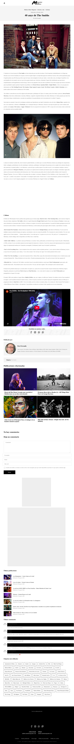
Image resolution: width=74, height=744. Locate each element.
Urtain (32, 694)
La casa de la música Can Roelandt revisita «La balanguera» (26, 600)
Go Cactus (52, 671)
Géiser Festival (61, 671)
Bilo (49, 663)
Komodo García (46, 675)
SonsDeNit (27, 690)
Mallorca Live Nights (42, 679)
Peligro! (16, 686)
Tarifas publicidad (25, 738)
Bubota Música (8, 667)
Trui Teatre (24, 694)
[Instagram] (35, 333)
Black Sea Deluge (58, 663)
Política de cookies (55, 738)
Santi (8, 644)
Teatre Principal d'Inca (49, 690)
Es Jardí (57, 667)
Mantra (65, 679)
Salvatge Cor (64, 686)
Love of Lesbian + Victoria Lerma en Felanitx (23, 582)
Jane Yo (6, 675)
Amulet (27, 663)
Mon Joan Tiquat (47, 683)
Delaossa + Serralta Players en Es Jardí (22, 594)
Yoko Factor (47, 694)
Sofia (12, 690)
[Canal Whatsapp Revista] (39, 333)
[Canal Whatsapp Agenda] (43, 333)
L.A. (54, 675)
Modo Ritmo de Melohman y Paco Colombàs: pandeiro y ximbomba (26, 644)
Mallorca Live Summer (55, 679)
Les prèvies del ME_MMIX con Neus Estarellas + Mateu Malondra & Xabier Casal (32, 588)
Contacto (17, 738)
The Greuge (7, 694)
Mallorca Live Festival (29, 679)
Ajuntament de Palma (10, 663)
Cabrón (16, 667)
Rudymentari (47, 686)
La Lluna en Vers (62, 675)
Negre (55, 683)
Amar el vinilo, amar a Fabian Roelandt (25, 651)
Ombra (61, 683)
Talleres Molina (36, 690)
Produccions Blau (37, 686)
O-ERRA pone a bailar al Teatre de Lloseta (21, 637)
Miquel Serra (37, 683)
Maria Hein (7, 683)
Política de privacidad (43, 738)
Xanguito (39, 694)
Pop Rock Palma (25, 686)
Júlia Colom (36, 675)
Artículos (48, 9)
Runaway (55, 686)
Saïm (6, 690)
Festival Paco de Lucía (34, 671)
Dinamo (23, 667)
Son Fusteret (19, 690)
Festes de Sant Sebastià (20, 671)
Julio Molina (27, 675)
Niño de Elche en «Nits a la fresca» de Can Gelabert (25, 612)
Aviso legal (33, 738)
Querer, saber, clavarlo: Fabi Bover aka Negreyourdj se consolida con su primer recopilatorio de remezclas (37, 606)
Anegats (34, 663)
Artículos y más (40, 9)
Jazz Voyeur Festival (16, 675)
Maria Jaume (16, 683)
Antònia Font (42, 663)
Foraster (44, 671)
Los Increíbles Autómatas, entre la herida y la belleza (29, 624)
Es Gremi (39, 667)
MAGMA (7, 679)
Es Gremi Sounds (48, 667)
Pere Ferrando (21, 346)
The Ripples (16, 694)
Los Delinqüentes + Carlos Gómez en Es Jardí (23, 576)
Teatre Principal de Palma (63, 690)
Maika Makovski (16, 679)
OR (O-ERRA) (8, 686)
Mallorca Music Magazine (30, 9)
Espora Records (8, 671)
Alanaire (20, 663)
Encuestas (31, 667)
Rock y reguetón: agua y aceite (19, 630)
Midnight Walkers (27, 683)
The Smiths (13, 360)
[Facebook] (31, 333)
